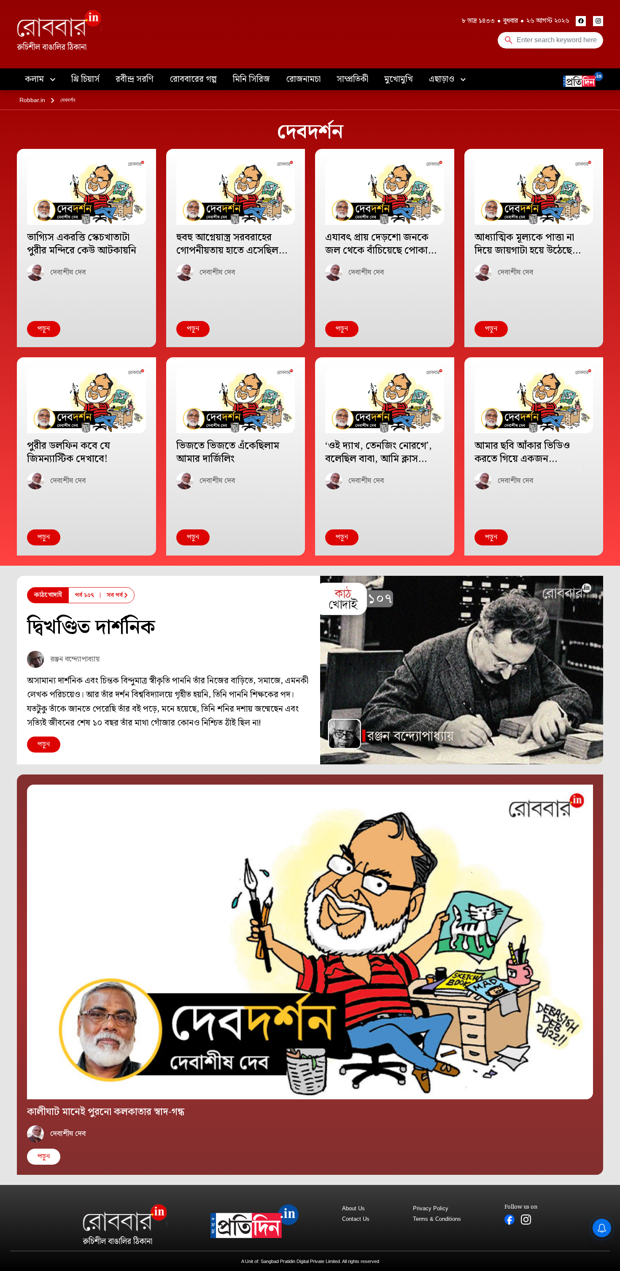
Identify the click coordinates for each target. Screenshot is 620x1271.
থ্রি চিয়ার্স (85, 79)
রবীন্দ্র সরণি (135, 79)
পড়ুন (44, 329)
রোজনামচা (303, 79)
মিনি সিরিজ (251, 79)
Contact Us (355, 1219)
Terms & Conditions (437, 1219)
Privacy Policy (430, 1208)
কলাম (35, 79)
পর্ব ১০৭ (84, 595)
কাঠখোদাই (48, 595)
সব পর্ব (115, 595)
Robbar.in (32, 100)
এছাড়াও (442, 79)
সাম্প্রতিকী (352, 79)
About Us (353, 1208)
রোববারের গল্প (193, 79)
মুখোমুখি (398, 79)
